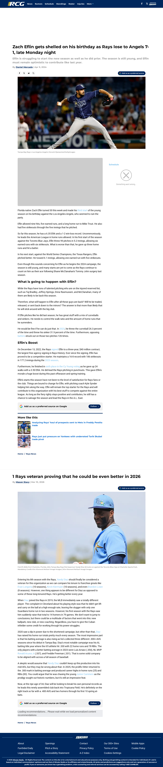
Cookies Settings (112, 753)
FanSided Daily (25, 748)
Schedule (49, 4)
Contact (84, 743)
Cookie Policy (138, 748)
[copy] (33, 73)
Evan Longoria (25, 586)
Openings (50, 743)
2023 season (51, 360)
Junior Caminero (85, 674)
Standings (61, 4)
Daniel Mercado (24, 67)
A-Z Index (84, 753)
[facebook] (141, 4)
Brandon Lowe (95, 586)
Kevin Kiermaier (55, 586)
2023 (62, 328)
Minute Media (18, 760)
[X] (147, 4)
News (29, 4)
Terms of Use (111, 748)
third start (82, 210)
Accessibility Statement (57, 753)
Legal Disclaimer (26, 753)
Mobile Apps (138, 743)
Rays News (31, 454)
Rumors (38, 4)
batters (21, 336)
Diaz (26, 600)
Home (20, 454)
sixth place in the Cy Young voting (63, 366)
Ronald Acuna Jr (26, 653)
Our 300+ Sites (111, 743)
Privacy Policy (87, 748)
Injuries (80, 4)
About (21, 743)
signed (54, 349)
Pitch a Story (51, 748)
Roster (72, 4)
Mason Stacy (23, 482)
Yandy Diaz (62, 579)
